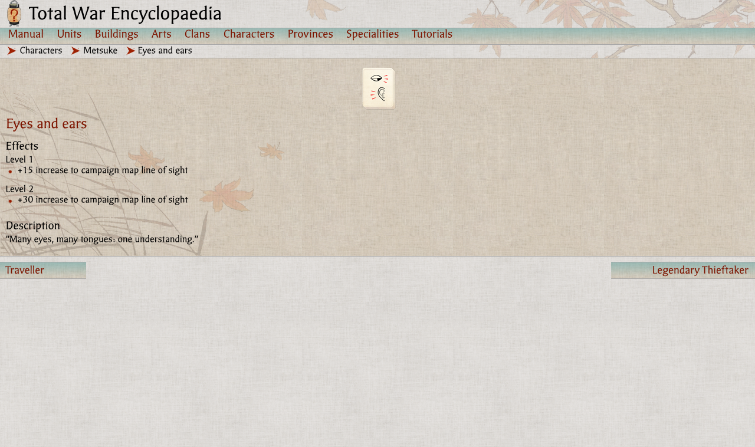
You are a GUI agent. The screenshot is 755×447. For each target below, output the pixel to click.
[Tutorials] (432, 34)
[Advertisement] (354, 362)
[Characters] (249, 34)
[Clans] (197, 34)
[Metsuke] (101, 50)
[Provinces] (310, 34)
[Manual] (26, 34)
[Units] (69, 34)
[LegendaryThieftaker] (683, 270)
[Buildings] (117, 34)
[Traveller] (43, 270)
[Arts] (161, 34)
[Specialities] (373, 34)
